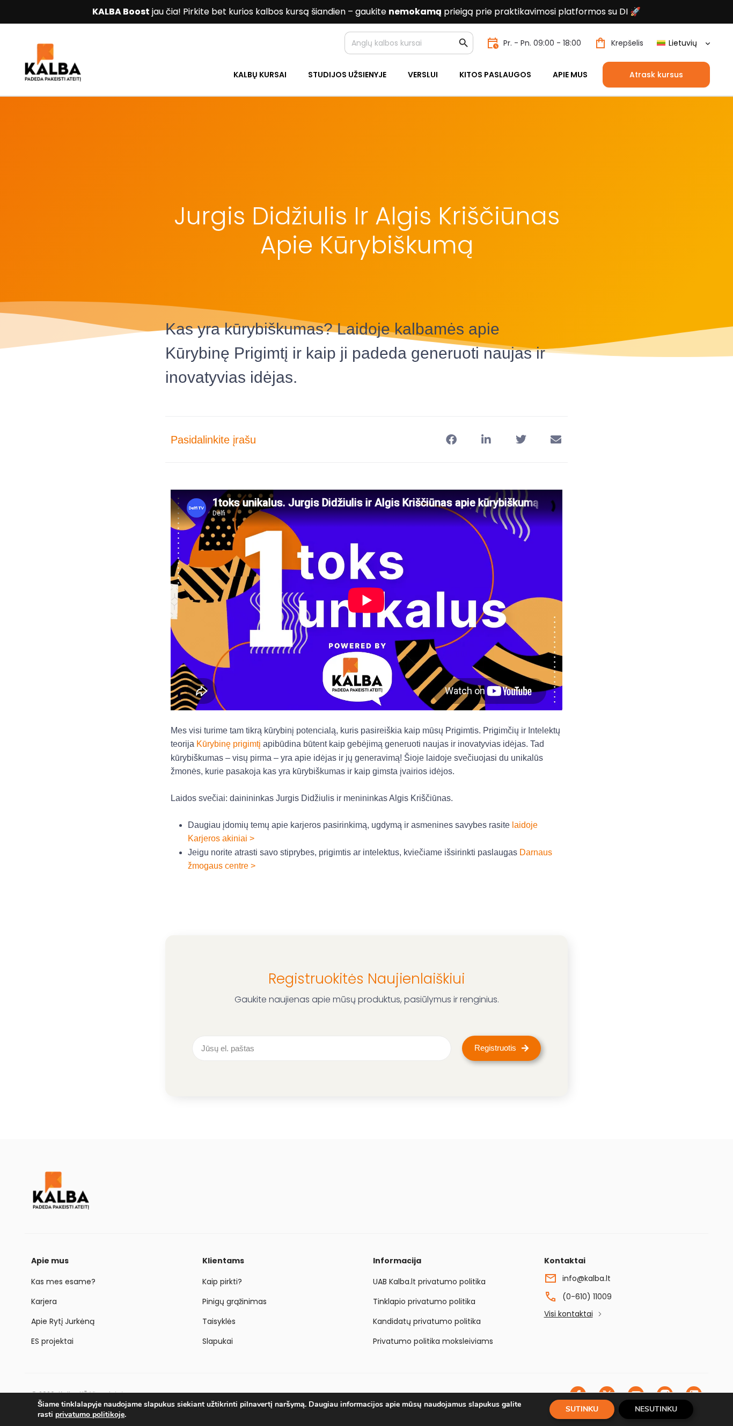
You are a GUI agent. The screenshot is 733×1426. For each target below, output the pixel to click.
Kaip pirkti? (222, 1281)
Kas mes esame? (63, 1281)
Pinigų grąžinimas (234, 1301)
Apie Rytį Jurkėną (62, 1321)
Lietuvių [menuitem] (683, 43)
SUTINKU (582, 1409)
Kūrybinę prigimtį (228, 743)
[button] (451, 439)
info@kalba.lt (586, 1278)
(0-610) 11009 (587, 1296)
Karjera (44, 1301)
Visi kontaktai (568, 1313)
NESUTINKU (656, 1409)
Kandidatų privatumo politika (427, 1321)
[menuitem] (683, 43)
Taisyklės (219, 1321)
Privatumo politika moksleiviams (433, 1341)
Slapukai (217, 1341)
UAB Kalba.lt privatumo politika (429, 1281)
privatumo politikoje (89, 1414)
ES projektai (52, 1341)
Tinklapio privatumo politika (424, 1301)
